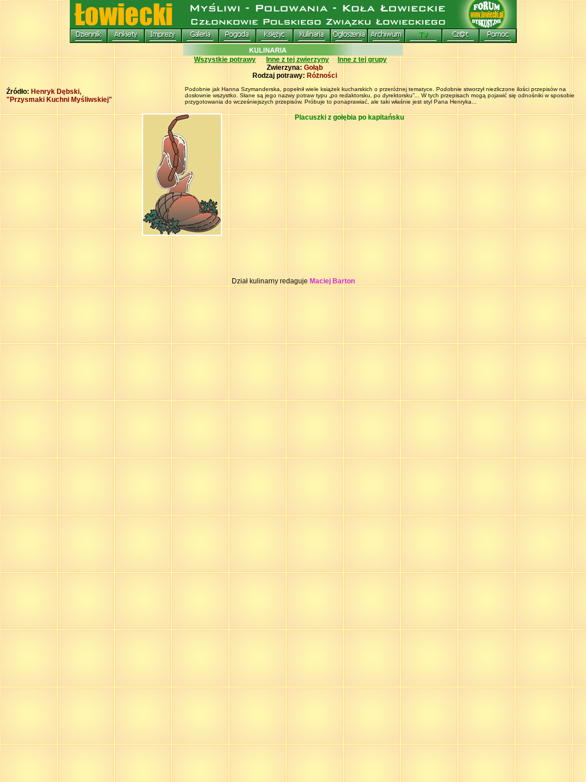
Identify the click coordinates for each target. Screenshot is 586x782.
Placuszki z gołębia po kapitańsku (349, 117)
